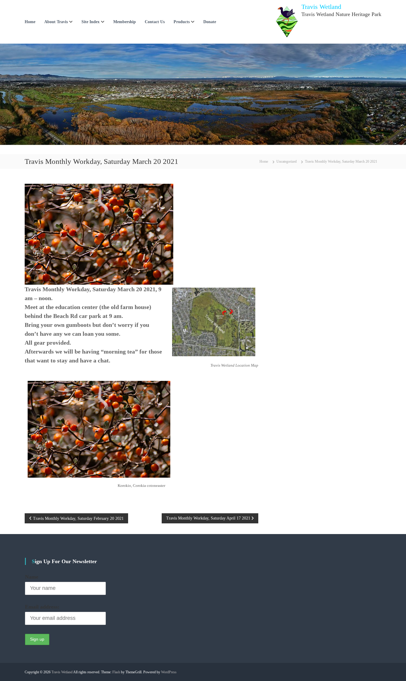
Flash (116, 672)
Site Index (90, 22)
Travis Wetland (321, 6)
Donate (209, 22)
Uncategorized (286, 161)
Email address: (42, 607)
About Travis (56, 22)
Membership (124, 22)
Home (30, 22)
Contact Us (155, 22)
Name (31, 577)
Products (182, 22)
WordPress (169, 672)
